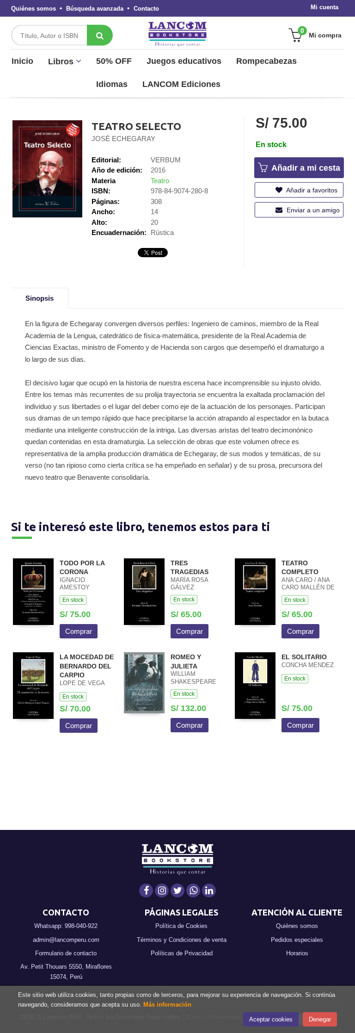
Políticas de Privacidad (182, 953)
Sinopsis (39, 298)
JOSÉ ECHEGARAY (123, 138)
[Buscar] (100, 35)
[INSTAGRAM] (162, 890)
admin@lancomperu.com (66, 939)
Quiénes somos (33, 8)
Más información (167, 1004)
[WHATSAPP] (193, 890)
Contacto (146, 8)
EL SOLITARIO (304, 657)
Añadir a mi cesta (304, 168)
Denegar (320, 1019)
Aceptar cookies (271, 1019)
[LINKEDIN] (209, 890)
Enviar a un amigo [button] (312, 210)
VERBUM (166, 160)
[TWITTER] (177, 890)
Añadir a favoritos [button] (311, 190)
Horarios (297, 953)
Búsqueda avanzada (94, 8)
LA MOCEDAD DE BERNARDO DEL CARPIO (87, 666)
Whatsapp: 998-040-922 (66, 925)
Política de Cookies (181, 925)
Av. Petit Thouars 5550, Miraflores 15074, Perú (66, 972)
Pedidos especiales (297, 939)
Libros (62, 61)
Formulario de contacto (66, 953)
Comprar (78, 631)
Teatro (160, 181)
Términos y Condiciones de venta (181, 939)
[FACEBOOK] (146, 890)
